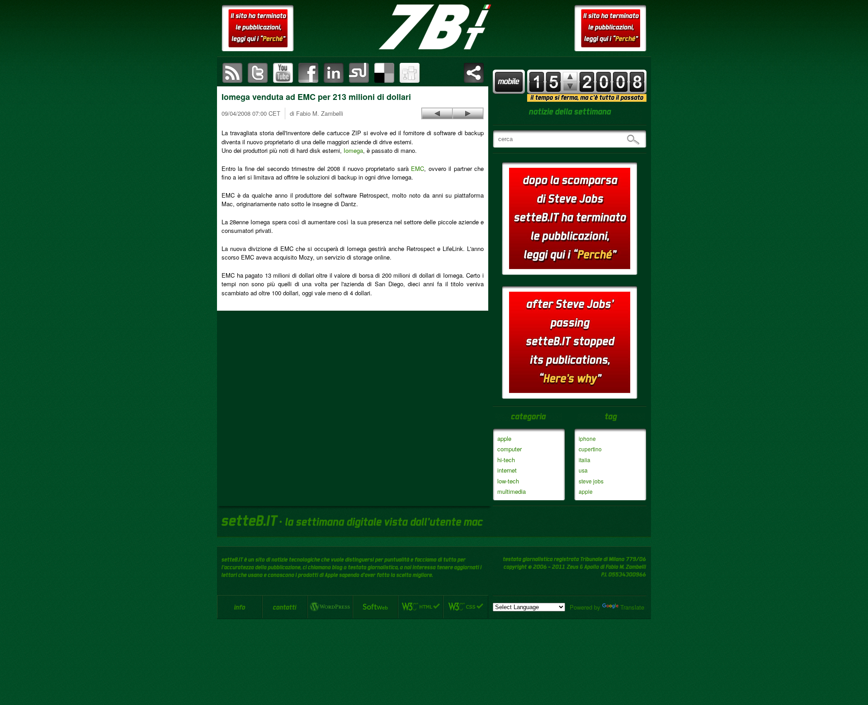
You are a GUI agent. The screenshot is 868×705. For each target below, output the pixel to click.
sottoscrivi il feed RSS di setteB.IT (232, 73)
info (239, 607)
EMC (417, 168)
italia (584, 460)
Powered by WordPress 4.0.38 (330, 607)
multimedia (511, 491)
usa (583, 470)
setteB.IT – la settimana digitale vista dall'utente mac (434, 27)
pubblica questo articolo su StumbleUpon (359, 73)
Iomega (353, 150)
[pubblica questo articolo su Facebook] (308, 73)
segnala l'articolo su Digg (410, 73)
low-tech (508, 481)
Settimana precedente (570, 86)
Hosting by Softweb (375, 607)
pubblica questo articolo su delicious (384, 73)
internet (507, 470)
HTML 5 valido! (420, 607)
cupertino (590, 449)
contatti (285, 607)
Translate (632, 607)
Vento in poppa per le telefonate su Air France (437, 113)
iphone (587, 438)
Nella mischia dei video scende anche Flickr (468, 113)
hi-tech (506, 459)
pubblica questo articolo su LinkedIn (334, 73)
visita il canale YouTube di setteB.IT (283, 73)
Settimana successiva (570, 76)
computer (509, 449)
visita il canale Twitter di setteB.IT (258, 73)
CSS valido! (465, 607)
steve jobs (591, 481)
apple (504, 438)
